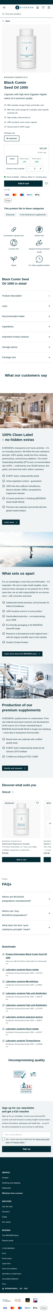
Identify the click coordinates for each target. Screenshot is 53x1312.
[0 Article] (49, 7)
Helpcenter (6, 1188)
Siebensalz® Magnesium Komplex (16, 844)
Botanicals (10, 215)
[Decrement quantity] (29, 168)
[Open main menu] (4, 7)
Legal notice (6, 1263)
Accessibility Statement (10, 1279)
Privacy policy (7, 1258)
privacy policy (19, 1142)
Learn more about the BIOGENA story (20, 654)
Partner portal (7, 1241)
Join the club (7, 1207)
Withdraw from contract (12, 1193)
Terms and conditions (9, 1269)
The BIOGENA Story (10, 1235)
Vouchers (6, 1212)
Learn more (9, 522)
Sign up (26, 1149)
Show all (6, 792)
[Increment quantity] (40, 168)
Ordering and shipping (11, 1183)
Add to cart (23, 183)
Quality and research (13, 768)
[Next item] (50, 823)
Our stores (6, 1222)
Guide (4, 1217)
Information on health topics (11, 1274)
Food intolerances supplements (33, 215)
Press (4, 1253)
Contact (5, 1178)
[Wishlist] (43, 7)
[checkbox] (3, 1139)
